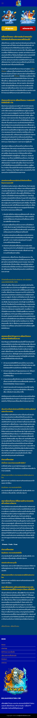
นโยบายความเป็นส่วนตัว (8, 655)
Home (3, 645)
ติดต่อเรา (4, 659)
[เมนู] (2, 3)
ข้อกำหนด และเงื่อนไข (8, 652)
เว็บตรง (17, 76)
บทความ (4, 663)
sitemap (4, 648)
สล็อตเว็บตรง (5, 626)
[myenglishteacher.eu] (18, 3)
